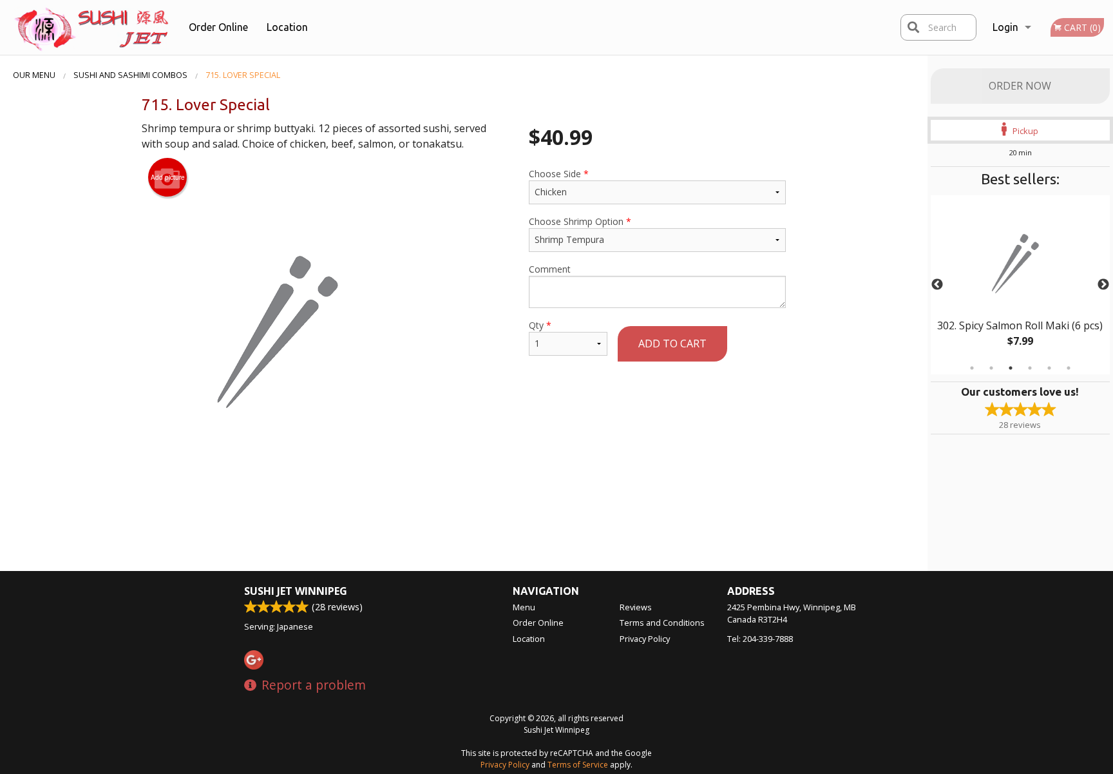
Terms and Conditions (662, 622)
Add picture (168, 177)
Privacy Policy (645, 638)
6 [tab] (1068, 368)
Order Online (218, 27)
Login (1005, 27)
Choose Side (559, 174)
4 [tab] (1029, 368)
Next (1103, 284)
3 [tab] (1010, 368)
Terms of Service (577, 764)
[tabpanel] (1020, 284)
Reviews (636, 607)
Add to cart (672, 343)
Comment (550, 269)
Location (287, 27)
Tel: (760, 638)
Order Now (1020, 86)
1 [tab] (972, 368)
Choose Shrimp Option (580, 221)
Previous (937, 284)
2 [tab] (991, 368)
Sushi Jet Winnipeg (295, 591)
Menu (524, 607)
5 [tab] (1049, 368)
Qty (540, 325)
